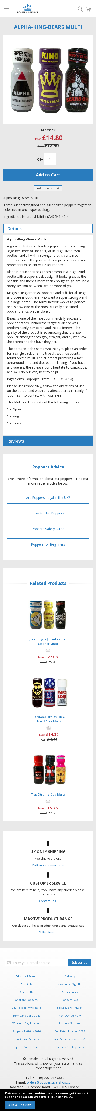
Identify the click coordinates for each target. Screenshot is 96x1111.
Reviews (15, 441)
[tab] (48, 228)
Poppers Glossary (70, 1023)
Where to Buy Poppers (26, 1023)
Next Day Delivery (69, 1015)
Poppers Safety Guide (48, 528)
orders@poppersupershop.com (50, 1082)
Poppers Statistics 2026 (26, 1031)
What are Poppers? (26, 1000)
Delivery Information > (48, 865)
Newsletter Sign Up (70, 984)
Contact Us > (48, 901)
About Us (26, 984)
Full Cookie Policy (60, 1097)
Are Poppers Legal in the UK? (48, 497)
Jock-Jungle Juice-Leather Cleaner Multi (48, 641)
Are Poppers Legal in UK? (69, 1039)
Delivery (70, 976)
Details (14, 228)
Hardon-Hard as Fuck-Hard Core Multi (48, 719)
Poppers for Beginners (48, 544)
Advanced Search (26, 976)
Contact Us (26, 992)
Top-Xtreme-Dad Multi (48, 794)
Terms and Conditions (26, 1015)
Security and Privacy (69, 1007)
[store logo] (27, 8)
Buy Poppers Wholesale (26, 1007)
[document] (48, 1100)
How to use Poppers (26, 1039)
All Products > (48, 932)
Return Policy (69, 992)
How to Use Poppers (48, 513)
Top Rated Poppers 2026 (70, 1031)
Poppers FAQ (70, 1000)
